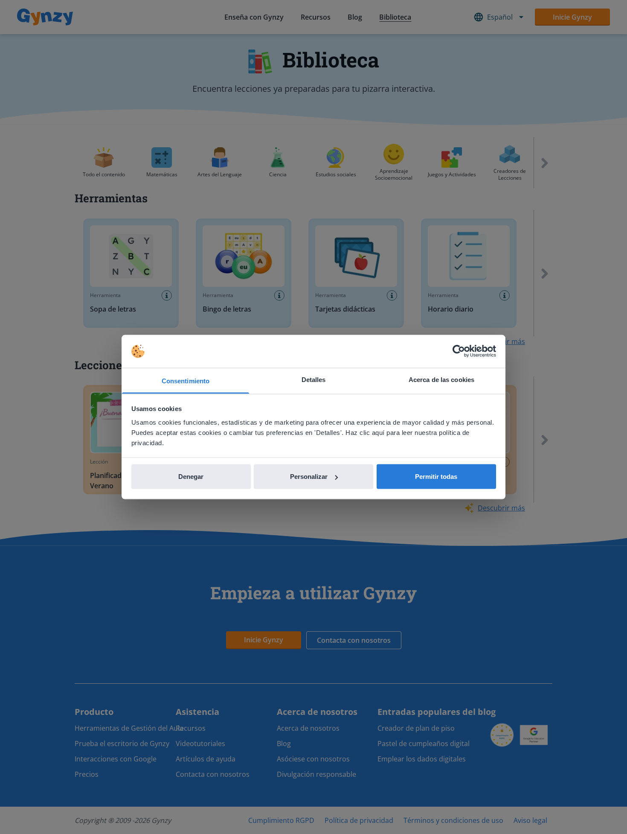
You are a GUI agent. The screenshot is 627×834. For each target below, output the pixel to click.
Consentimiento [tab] (185, 380)
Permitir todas (436, 476)
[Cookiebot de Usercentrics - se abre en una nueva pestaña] (458, 351)
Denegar (190, 476)
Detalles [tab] (314, 379)
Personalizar (309, 476)
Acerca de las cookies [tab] (441, 379)
